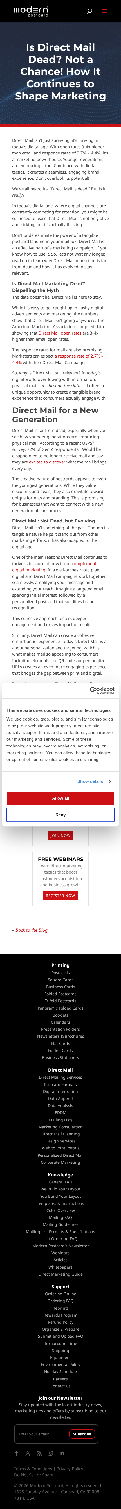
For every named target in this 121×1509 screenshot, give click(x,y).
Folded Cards (60, 1050)
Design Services (60, 1141)
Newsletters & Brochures (60, 1036)
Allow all (60, 798)
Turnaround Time (60, 1343)
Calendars (60, 1022)
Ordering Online (60, 1293)
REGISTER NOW (60, 895)
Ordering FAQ (61, 1300)
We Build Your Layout (60, 1189)
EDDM (60, 1112)
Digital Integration (60, 1091)
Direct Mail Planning (60, 1134)
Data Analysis (60, 1105)
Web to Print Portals (60, 1148)
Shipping (60, 1350)
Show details (90, 781)
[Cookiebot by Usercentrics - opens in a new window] (90, 690)
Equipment (60, 1357)
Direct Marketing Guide (61, 1274)
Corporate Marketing (60, 1162)
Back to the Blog (31, 930)
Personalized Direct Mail (61, 1155)
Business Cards (60, 986)
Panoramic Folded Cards (61, 1008)
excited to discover (47, 462)
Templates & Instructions (60, 1203)
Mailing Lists (61, 1119)
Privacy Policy (70, 1468)
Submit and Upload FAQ (60, 1336)
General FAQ (60, 1182)
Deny (60, 814)
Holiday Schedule (60, 1371)
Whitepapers (60, 1267)
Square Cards (60, 979)
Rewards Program (60, 1315)
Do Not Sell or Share (33, 1475)
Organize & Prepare (60, 1329)
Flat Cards (60, 1043)
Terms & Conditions (33, 1468)
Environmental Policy (60, 1364)
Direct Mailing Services (60, 1077)
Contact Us (60, 1385)
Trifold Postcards (60, 1000)
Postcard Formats (60, 1084)
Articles (60, 1259)
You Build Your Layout (60, 1196)
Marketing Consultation (60, 1127)
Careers (60, 1378)
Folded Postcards (60, 993)
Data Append (60, 1098)
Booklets (60, 1015)
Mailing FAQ (60, 1217)
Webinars (60, 1252)
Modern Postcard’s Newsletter (60, 1245)
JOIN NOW (61, 835)
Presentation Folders (60, 1029)
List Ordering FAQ (60, 1238)
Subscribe (82, 1434)
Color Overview (60, 1210)
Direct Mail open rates (60, 333)
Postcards (60, 972)
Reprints (61, 1308)
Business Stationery (60, 1057)
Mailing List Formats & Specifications (60, 1231)
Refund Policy (60, 1322)
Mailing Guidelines (61, 1224)
